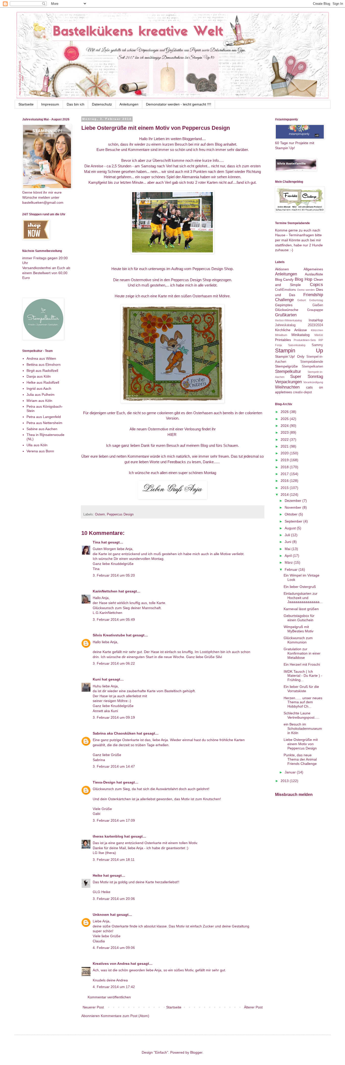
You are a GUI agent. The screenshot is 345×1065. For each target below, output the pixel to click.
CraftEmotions (285, 290)
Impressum (50, 104)
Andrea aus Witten (41, 358)
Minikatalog (300, 335)
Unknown (101, 915)
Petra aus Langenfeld (44, 417)
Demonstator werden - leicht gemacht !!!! (178, 104)
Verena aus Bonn (40, 451)
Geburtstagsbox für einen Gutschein (299, 618)
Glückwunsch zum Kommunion (298, 640)
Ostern (100, 514)
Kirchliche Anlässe (291, 330)
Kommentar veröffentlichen (109, 997)
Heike (97, 875)
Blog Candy (284, 279)
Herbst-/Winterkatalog (288, 320)
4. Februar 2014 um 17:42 (114, 987)
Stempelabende (311, 361)
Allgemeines (313, 269)
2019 (285, 460)
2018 (285, 467)
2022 (285, 439)
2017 (285, 474)
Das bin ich (75, 104)
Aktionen (282, 269)
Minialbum (281, 334)
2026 (285, 412)
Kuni (97, 679)
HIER (172, 434)
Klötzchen (317, 330)
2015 (285, 488)
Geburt (301, 300)
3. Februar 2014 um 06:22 (114, 663)
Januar (291, 772)
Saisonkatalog (296, 345)
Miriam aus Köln (39, 401)
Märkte (318, 334)
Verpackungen (288, 381)
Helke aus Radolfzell (43, 382)
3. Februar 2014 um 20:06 (114, 899)
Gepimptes (283, 305)
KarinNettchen (105, 591)
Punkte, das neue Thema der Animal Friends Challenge (300, 759)
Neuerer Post (93, 1007)
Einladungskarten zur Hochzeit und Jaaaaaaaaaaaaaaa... (303, 597)
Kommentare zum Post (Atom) (125, 1016)
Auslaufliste (314, 274)
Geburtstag (316, 300)
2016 (285, 481)
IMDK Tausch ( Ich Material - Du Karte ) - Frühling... (303, 675)
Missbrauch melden (294, 794)
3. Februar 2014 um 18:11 (114, 860)
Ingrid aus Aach (39, 388)
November (293, 507)
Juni (288, 542)
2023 (285, 432)
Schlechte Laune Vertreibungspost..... (301, 715)
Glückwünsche (286, 310)
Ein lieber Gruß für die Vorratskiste (301, 689)
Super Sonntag (306, 376)
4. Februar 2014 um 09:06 (114, 948)
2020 (285, 453)
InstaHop (316, 320)
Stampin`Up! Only (289, 356)
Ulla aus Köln (37, 445)
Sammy (317, 345)
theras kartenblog (108, 836)
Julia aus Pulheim (41, 395)
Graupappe (315, 310)
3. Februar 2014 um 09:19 (114, 717)
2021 (285, 446)
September (294, 521)
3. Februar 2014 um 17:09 (114, 820)
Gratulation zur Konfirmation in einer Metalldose (302, 653)
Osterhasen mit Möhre (211, 296)
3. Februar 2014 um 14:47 (114, 766)
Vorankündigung (313, 382)
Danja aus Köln (39, 376)
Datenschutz (102, 104)
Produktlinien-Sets (305, 340)
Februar (292, 569)
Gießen (317, 305)
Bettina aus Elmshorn (44, 364)
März (289, 562)
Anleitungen (128, 104)
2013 (285, 781)
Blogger (196, 1052)
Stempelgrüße (286, 366)
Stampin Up (299, 350)
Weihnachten (287, 387)
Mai (288, 549)
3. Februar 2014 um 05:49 (114, 619)
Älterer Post (253, 1007)
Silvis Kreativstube (109, 635)
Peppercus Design (120, 514)
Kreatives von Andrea (111, 964)
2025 (285, 419)
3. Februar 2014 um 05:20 (114, 575)
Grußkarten (286, 315)
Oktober (292, 514)
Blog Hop (303, 279)
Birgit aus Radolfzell (42, 371)
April (289, 556)
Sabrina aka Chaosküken (114, 733)
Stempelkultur (288, 371)
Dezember (293, 501)
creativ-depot (302, 392)
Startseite (26, 104)
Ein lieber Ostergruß (300, 587)
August (291, 528)
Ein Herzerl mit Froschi (302, 664)
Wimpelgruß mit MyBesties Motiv (298, 629)
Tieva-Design (104, 782)
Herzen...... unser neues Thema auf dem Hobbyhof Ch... (303, 702)
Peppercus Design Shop (212, 269)
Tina (96, 542)
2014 (285, 494)
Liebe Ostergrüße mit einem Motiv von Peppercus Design (301, 744)
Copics (316, 284)
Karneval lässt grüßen (301, 609)
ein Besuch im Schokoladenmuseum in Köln (303, 728)
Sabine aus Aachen (42, 429)
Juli (288, 535)
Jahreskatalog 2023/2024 (299, 325)
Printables (283, 340)
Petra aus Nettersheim (44, 423)
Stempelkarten (312, 366)
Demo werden (306, 289)
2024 (285, 426)
